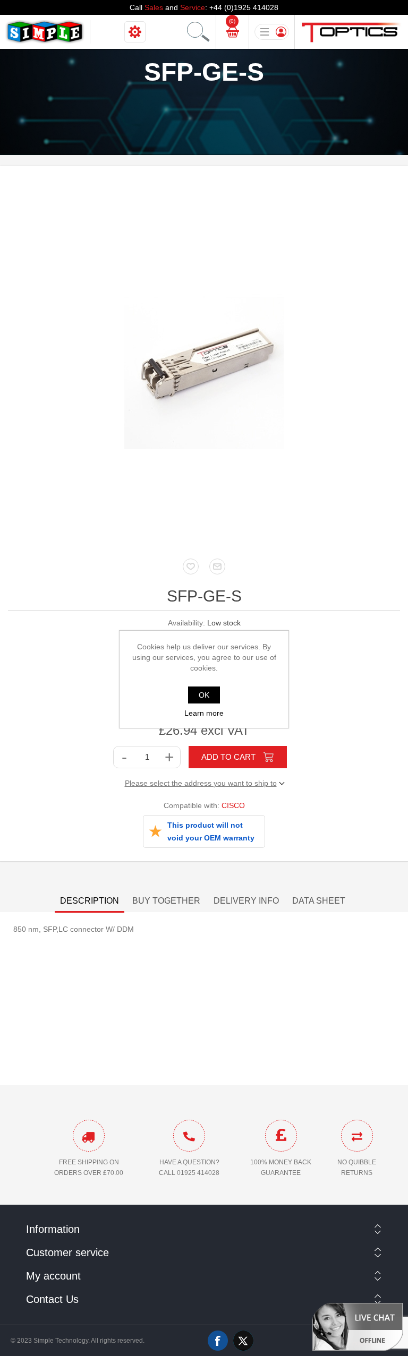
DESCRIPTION (89, 900)
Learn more (204, 713)
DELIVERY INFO (246, 900)
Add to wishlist (191, 566)
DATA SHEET (318, 900)
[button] (357, 1326)
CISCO (233, 805)
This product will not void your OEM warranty (210, 831)
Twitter (243, 1341)
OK (204, 695)
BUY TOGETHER (166, 900)
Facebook (218, 1341)
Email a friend (217, 566)
